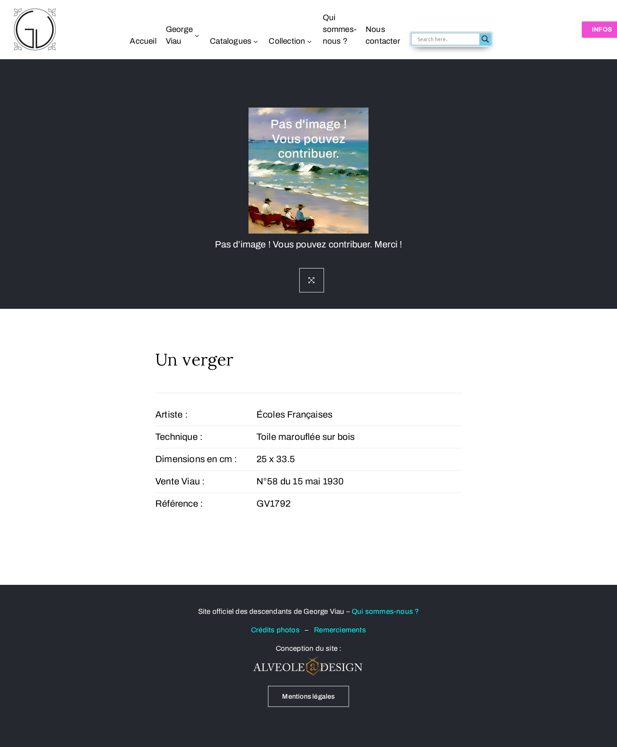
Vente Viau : (180, 481)
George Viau (179, 35)
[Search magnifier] (485, 39)
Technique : (179, 437)
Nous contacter (383, 35)
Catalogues (230, 41)
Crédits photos (278, 630)
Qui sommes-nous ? (339, 29)
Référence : (179, 504)
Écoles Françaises (294, 415)
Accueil (143, 41)
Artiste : (171, 415)
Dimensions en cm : (196, 459)
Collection (287, 41)
